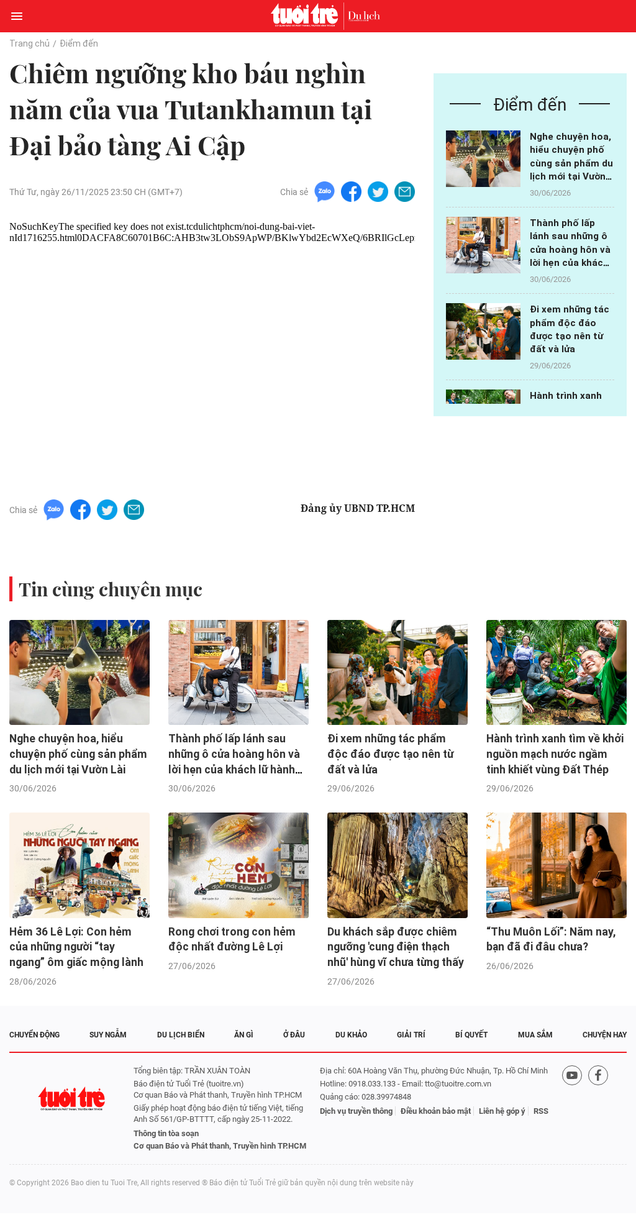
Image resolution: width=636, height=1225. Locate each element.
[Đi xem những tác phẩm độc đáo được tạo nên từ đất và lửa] (483, 331)
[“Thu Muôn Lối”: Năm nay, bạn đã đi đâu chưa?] (556, 865)
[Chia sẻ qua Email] (404, 191)
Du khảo (351, 1035)
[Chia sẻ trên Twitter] (378, 191)
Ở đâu (294, 1035)
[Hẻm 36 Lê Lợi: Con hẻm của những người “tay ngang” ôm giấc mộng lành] (79, 865)
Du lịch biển (180, 1035)
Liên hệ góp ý (502, 1111)
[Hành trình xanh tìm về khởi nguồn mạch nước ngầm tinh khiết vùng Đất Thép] (556, 673)
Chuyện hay (605, 1035)
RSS (541, 1111)
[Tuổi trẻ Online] (307, 16)
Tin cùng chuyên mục (110, 588)
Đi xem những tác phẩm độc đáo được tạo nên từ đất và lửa (390, 753)
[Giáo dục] (364, 16)
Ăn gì (243, 1035)
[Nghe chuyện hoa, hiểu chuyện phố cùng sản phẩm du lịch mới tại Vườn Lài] (483, 158)
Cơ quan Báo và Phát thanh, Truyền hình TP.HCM (220, 1145)
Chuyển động (34, 1035)
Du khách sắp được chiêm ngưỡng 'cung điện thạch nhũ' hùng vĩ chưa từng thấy (395, 947)
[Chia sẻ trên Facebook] (351, 191)
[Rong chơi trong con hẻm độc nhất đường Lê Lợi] (238, 865)
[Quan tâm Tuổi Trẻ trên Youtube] (572, 1108)
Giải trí (411, 1035)
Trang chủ (29, 43)
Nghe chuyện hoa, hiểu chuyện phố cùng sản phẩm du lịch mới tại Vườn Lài (571, 163)
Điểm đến (79, 43)
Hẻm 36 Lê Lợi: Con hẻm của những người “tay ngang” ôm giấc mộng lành (76, 947)
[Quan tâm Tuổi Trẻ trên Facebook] (598, 1108)
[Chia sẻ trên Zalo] (324, 191)
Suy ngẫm (108, 1035)
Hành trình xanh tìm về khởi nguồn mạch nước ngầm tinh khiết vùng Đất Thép (555, 753)
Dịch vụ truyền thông (356, 1111)
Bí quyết (471, 1035)
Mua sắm (535, 1035)
